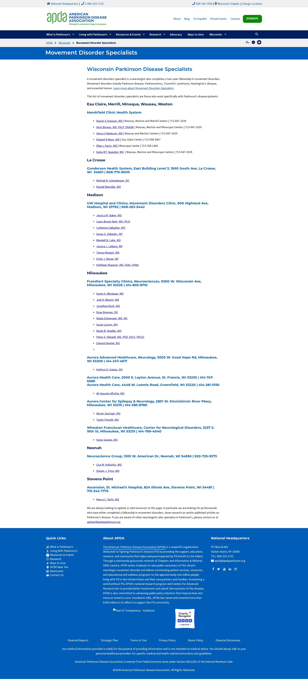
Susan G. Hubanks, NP (109, 234)
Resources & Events (128, 35)
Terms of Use (138, 640)
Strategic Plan (109, 640)
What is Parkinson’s (58, 35)
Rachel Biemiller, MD (108, 187)
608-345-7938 (204, 4)
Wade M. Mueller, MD (108, 331)
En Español (200, 19)
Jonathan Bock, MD (108, 306)
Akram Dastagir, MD (108, 414)
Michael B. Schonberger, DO (112, 181)
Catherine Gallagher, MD (110, 228)
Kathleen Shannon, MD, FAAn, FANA (117, 265)
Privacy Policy (167, 640)
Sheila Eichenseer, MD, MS (111, 318)
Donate (252, 18)
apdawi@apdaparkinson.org (103, 522)
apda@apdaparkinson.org (229, 561)
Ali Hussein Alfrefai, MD (110, 394)
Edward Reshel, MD (108, 343)
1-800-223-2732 (94, 4)
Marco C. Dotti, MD (107, 500)
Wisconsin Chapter (229, 4)
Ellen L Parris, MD (106, 146)
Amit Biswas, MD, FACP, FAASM (115, 127)
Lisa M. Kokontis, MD (109, 465)
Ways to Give (196, 35)
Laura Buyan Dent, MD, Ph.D (113, 222)
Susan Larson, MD (107, 325)
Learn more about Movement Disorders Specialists (143, 88)
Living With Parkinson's (64, 551)
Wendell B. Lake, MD (108, 240)
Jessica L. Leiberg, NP (109, 246)
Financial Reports (78, 640)
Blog (187, 19)
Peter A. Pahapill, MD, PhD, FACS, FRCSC (120, 337)
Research (155, 35)
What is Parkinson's (61, 547)
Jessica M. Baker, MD (109, 215)
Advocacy (176, 35)
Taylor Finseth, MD (107, 420)
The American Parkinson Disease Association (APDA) (134, 547)
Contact (235, 19)
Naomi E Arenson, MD (109, 121)
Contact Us (57, 575)
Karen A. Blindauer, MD (110, 294)
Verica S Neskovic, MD (109, 134)
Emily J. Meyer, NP (107, 259)
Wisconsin (216, 35)
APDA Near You (59, 567)
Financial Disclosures (228, 640)
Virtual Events (218, 19)
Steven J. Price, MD (107, 471)
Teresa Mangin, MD (107, 253)
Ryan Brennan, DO (107, 312)
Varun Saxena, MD (107, 440)
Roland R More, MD (108, 140)
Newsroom (56, 571)
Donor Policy (195, 640)
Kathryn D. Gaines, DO (109, 370)
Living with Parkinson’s (93, 35)
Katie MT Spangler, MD (110, 152)
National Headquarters (64, 4)
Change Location (252, 4)
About (177, 19)
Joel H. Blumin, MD (107, 300)
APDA (49, 43)
